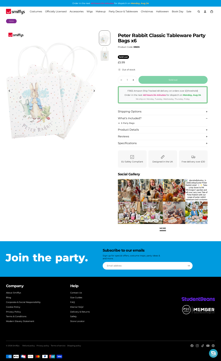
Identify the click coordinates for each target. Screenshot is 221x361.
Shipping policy (74, 345)
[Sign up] (188, 266)
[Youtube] (208, 345)
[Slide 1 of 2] (104, 38)
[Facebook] (192, 345)
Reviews (123, 136)
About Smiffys (13, 292)
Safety (73, 316)
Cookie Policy (13, 307)
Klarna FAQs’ (77, 307)
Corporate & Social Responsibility (23, 302)
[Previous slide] (8, 91)
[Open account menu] (205, 11)
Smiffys (16, 345)
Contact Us (76, 292)
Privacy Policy (13, 311)
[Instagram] (197, 345)
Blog (8, 297)
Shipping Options (129, 111)
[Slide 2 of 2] (104, 53)
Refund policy (28, 345)
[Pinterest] (213, 345)
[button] (213, 353)
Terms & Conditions (16, 316)
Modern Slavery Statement (20, 321)
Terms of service (58, 345)
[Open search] (198, 11)
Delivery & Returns (80, 311)
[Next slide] (95, 91)
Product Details (128, 129)
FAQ (72, 302)
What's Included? (129, 118)
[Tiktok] (202, 345)
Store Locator (77, 321)
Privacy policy (43, 345)
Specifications (127, 143)
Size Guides (76, 297)
